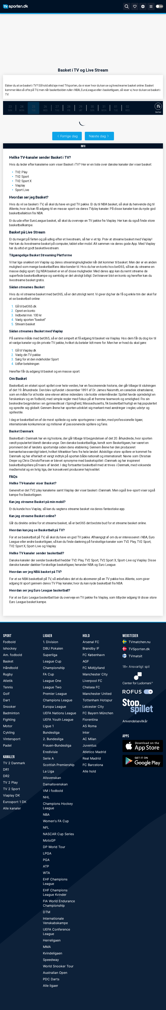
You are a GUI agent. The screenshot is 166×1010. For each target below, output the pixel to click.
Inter (86, 732)
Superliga (50, 655)
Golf (6, 694)
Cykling (9, 732)
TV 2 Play (10, 782)
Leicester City (93, 707)
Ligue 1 (48, 726)
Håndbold (10, 668)
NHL (46, 797)
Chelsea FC (91, 687)
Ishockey (10, 648)
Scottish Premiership (58, 765)
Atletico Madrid (94, 752)
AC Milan (89, 739)
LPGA (47, 853)
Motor (7, 726)
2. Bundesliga (53, 739)
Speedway (51, 960)
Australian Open (55, 973)
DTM (46, 912)
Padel (7, 745)
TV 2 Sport (11, 789)
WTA (46, 873)
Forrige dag (69, 136)
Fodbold (9, 642)
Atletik (8, 681)
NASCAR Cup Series (58, 834)
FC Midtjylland (94, 668)
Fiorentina (90, 719)
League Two (52, 687)
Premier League (55, 694)
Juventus (89, 745)
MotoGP (49, 840)
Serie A (48, 758)
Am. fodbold (12, 655)
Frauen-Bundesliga (57, 745)
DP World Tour (54, 847)
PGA (46, 860)
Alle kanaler (12, 808)
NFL (46, 827)
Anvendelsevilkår (134, 721)
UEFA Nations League (59, 713)
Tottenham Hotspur (97, 700)
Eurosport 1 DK (14, 802)
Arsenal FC (91, 642)
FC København (94, 655)
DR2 (6, 776)
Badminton (11, 713)
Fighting (9, 719)
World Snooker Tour (58, 966)
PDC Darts (51, 979)
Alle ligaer (50, 986)
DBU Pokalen (53, 648)
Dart (6, 700)
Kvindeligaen (52, 953)
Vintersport (11, 739)
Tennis (8, 687)
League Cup (52, 661)
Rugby (8, 674)
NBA (46, 814)
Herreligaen (52, 940)
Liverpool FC (92, 681)
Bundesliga (51, 732)
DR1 (6, 769)
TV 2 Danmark (14, 763)
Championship (54, 668)
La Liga (48, 771)
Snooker (9, 707)
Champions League (57, 700)
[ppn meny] (151, 6)
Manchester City (95, 674)
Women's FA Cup (56, 821)
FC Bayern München (98, 713)
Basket (8, 661)
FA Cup (48, 674)
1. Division (50, 642)
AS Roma (90, 726)
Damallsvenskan (55, 784)
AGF (86, 661)
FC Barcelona (93, 765)
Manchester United (97, 694)
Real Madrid (92, 758)
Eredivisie (50, 752)
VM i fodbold (53, 791)
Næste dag (97, 136)
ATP (46, 866)
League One (52, 681)
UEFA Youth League (58, 719)
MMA (47, 947)
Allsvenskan (52, 778)
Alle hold (89, 771)
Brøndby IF (91, 648)
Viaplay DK (11, 795)
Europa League (54, 707)
